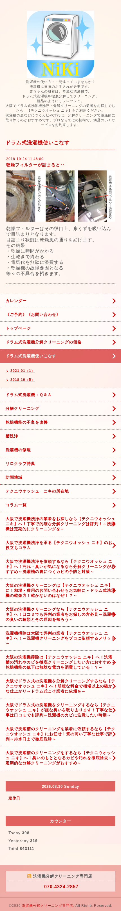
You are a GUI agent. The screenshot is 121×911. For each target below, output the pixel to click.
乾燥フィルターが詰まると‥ (35, 164)
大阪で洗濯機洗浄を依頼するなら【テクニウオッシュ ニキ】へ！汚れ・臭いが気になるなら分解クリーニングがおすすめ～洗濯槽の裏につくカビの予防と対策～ (60, 566)
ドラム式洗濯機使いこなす (31, 356)
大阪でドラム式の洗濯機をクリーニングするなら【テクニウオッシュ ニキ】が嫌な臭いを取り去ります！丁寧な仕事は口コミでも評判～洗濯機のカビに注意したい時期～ (60, 710)
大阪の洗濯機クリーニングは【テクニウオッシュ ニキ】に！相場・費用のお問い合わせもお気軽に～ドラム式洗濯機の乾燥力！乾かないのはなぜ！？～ (60, 590)
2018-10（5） (22, 380)
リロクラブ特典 (20, 463)
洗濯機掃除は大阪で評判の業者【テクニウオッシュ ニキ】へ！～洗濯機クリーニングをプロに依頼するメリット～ (60, 638)
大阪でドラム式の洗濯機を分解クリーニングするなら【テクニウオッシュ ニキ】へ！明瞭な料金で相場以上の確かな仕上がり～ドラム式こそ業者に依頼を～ (60, 686)
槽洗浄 (12, 436)
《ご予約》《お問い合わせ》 (33, 314)
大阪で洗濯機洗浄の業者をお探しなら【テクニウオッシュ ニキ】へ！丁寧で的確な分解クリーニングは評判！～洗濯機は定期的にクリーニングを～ (60, 523)
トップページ (18, 328)
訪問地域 (14, 477)
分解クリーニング (22, 408)
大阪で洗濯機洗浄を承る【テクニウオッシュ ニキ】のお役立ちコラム (59, 545)
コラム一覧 (16, 505)
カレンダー (16, 300)
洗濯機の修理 (18, 449)
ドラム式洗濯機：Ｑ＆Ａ (29, 394)
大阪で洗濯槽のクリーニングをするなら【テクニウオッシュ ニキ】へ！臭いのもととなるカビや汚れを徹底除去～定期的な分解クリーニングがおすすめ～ (60, 757)
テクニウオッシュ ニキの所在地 (37, 491)
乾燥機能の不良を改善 (27, 422)
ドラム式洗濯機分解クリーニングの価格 (44, 342)
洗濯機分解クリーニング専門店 (47, 906)
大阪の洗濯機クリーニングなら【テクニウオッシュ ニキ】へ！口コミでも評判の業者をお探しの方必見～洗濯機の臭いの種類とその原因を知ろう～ (60, 614)
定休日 (14, 798)
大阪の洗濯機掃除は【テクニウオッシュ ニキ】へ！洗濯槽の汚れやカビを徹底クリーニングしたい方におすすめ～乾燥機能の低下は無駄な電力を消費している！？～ (60, 662)
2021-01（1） (22, 371)
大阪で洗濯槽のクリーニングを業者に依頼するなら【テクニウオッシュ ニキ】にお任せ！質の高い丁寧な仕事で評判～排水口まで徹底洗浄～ (60, 733)
